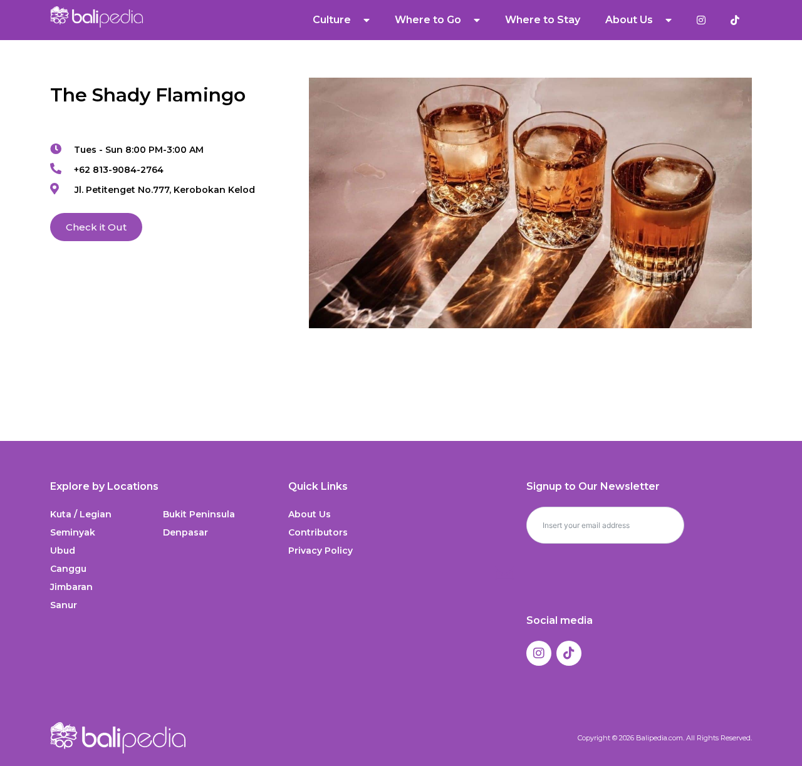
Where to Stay (542, 20)
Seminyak (72, 532)
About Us (309, 514)
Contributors (318, 532)
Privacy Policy (320, 550)
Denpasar (185, 532)
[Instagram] (538, 653)
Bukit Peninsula (199, 514)
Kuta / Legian (81, 514)
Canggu (68, 568)
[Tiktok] (568, 653)
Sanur (63, 605)
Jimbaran (71, 587)
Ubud (62, 550)
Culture (332, 20)
